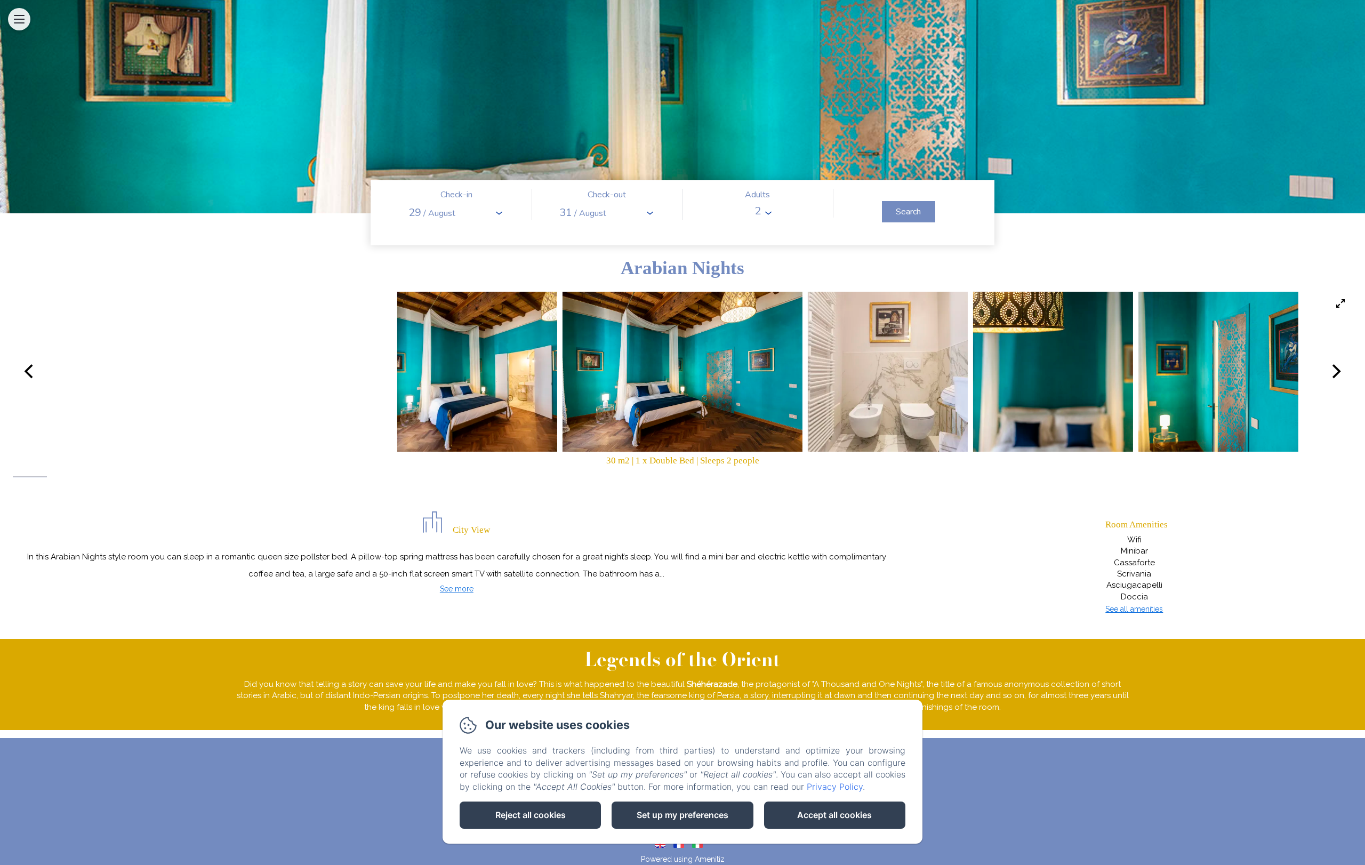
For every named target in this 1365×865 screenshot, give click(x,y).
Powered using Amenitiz (683, 859)
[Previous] (30, 371)
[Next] (1335, 371)
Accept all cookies (834, 815)
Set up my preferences (682, 815)
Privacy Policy (835, 786)
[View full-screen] (1340, 303)
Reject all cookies (530, 815)
